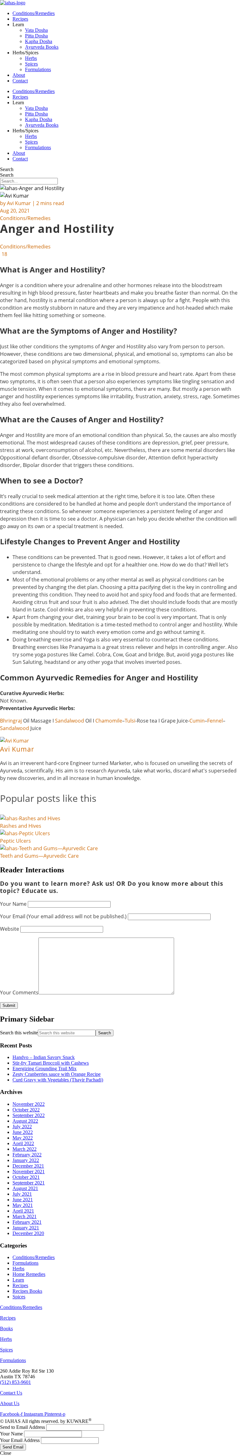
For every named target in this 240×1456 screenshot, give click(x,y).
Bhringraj (11, 720)
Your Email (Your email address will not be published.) (63, 916)
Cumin (197, 720)
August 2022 (25, 1121)
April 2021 (23, 1210)
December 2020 (28, 1233)
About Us (9, 1403)
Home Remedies (28, 1274)
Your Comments (19, 992)
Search (6, 169)
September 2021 (28, 1182)
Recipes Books (27, 1291)
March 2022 (24, 1149)
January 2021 (25, 1227)
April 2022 (23, 1143)
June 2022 (22, 1132)
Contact (20, 80)
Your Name (13, 903)
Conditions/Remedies (33, 13)
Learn (18, 1279)
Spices (31, 63)
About (18, 75)
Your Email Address (20, 1440)
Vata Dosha (36, 30)
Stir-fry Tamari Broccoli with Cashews (50, 1063)
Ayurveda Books (41, 47)
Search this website (19, 1032)
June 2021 (22, 1199)
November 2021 (28, 1171)
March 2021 (24, 1216)
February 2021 (27, 1222)
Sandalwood (70, 720)
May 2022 (22, 1137)
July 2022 (22, 1126)
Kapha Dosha (38, 41)
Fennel (215, 720)
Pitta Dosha (36, 35)
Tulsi (130, 720)
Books (6, 1328)
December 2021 (28, 1166)
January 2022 (25, 1160)
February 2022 (27, 1154)
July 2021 (22, 1194)
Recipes (20, 19)
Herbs (31, 58)
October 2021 (26, 1177)
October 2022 (26, 1109)
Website (9, 928)
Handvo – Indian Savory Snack (43, 1057)
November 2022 (28, 1104)
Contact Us (11, 1392)
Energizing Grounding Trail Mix (44, 1068)
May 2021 (22, 1205)
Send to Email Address (22, 1427)
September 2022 (28, 1115)
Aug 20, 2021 (15, 210)
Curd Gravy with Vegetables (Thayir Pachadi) (57, 1079)
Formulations (38, 69)
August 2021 (25, 1188)
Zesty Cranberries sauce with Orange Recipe (56, 1074)
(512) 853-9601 (15, 1382)
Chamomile (108, 720)
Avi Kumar (19, 203)
